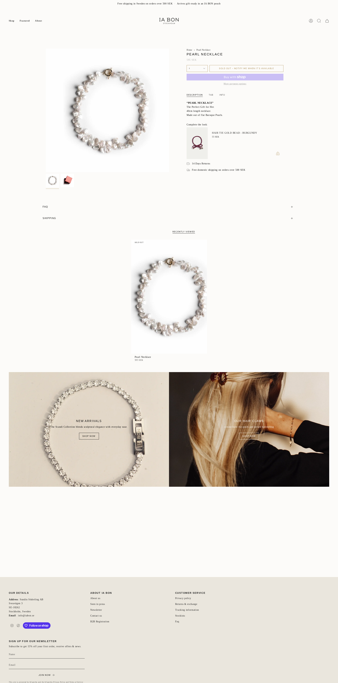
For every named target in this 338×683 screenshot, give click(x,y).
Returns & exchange (186, 604)
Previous (45, 110)
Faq (177, 621)
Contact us (96, 615)
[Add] (278, 153)
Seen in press (97, 604)
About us (95, 598)
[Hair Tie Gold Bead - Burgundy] (197, 143)
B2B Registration (99, 621)
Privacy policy (183, 598)
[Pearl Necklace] (169, 297)
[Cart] (327, 21)
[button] (11, 20)
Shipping (49, 218)
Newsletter (14, 11)
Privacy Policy (59, 682)
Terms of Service (76, 682)
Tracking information (187, 610)
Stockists (180, 615)
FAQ (26, 11)
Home (189, 50)
